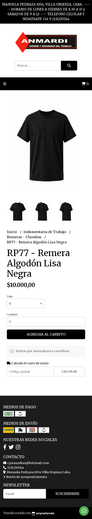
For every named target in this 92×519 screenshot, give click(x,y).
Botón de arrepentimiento (26, 477)
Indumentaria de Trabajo (45, 232)
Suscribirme (67, 494)
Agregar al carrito (46, 334)
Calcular (69, 371)
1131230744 (15, 468)
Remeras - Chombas (24, 237)
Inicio (12, 232)
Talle (10, 296)
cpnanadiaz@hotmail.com (28, 463)
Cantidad (12, 314)
